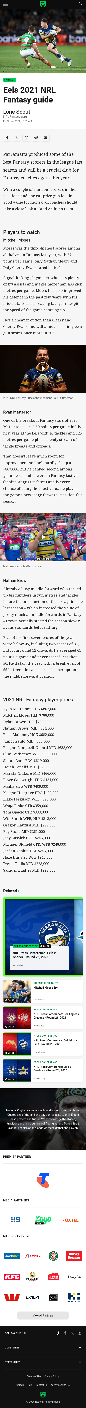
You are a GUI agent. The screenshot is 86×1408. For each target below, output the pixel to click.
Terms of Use (34, 1376)
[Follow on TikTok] (58, 1333)
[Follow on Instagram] (79, 1333)
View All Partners (43, 1315)
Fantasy (9, 80)
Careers (20, 1384)
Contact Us (41, 1384)
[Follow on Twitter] (72, 1333)
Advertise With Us (60, 1384)
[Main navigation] (5, 4)
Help (30, 1384)
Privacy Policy (51, 1376)
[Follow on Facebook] (65, 1333)
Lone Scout (16, 111)
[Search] (80, 4)
